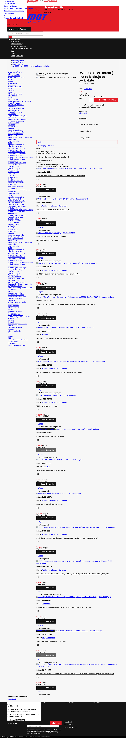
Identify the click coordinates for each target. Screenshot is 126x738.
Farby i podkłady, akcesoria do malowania (15, 8)
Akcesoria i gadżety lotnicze (14, 18)
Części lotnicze (9, 1)
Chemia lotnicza (10, 3)
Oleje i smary (9, 13)
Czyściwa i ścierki (10, 6)
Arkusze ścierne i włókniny (14, 11)
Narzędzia (8, 15)
